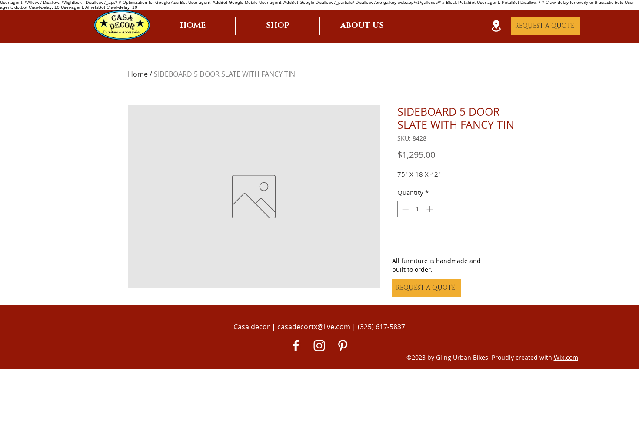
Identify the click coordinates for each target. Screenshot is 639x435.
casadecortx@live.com (313, 326)
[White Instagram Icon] (319, 345)
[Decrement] (404, 209)
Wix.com (566, 357)
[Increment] (430, 209)
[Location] (496, 26)
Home (138, 74)
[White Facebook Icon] (295, 345)
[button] (278, 26)
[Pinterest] (342, 345)
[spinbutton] (417, 209)
